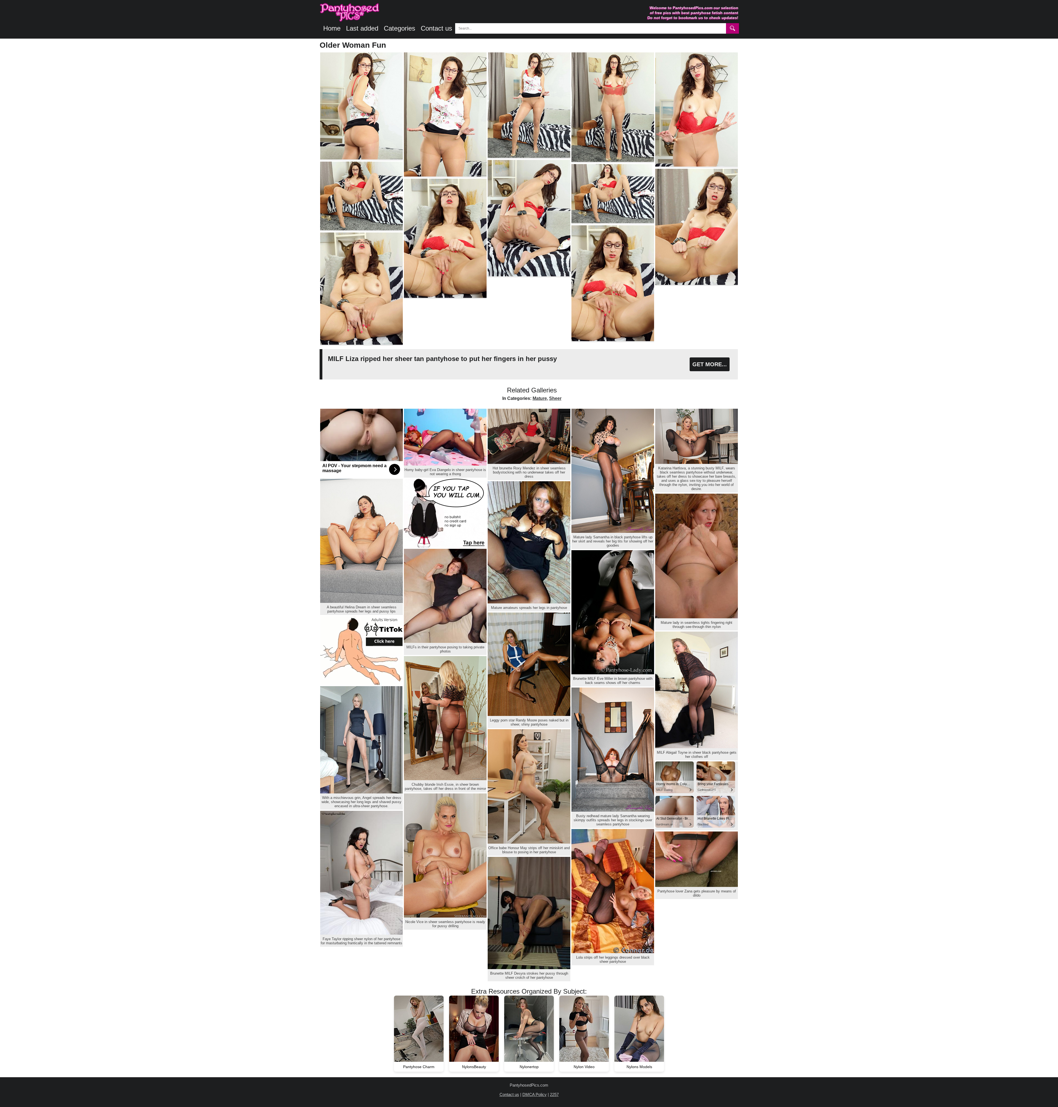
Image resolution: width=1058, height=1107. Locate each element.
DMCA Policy (534, 1094)
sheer (555, 398)
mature (540, 398)
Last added (362, 28)
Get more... (709, 364)
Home (332, 28)
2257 (554, 1094)
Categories (399, 28)
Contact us (436, 28)
